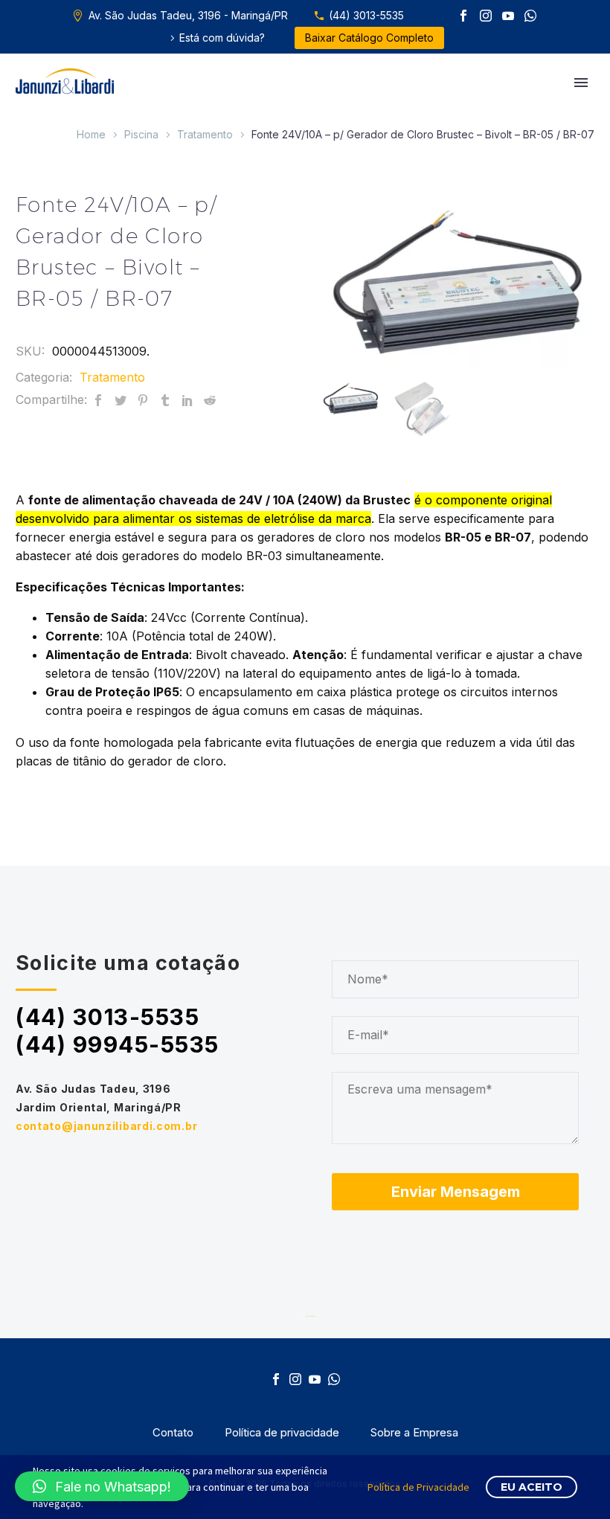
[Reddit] (210, 400)
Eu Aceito (531, 1487)
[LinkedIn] (187, 400)
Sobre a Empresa (414, 1433)
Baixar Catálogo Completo (369, 37)
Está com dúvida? (222, 37)
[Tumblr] (165, 400)
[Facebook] (463, 16)
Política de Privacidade (418, 1487)
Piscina (141, 134)
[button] (102, 1486)
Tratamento (205, 134)
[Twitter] (120, 400)
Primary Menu (581, 82)
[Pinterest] (143, 400)
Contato (172, 1433)
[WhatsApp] (530, 16)
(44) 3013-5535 (366, 15)
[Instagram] (486, 16)
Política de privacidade (282, 1433)
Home (91, 134)
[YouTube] (508, 16)
